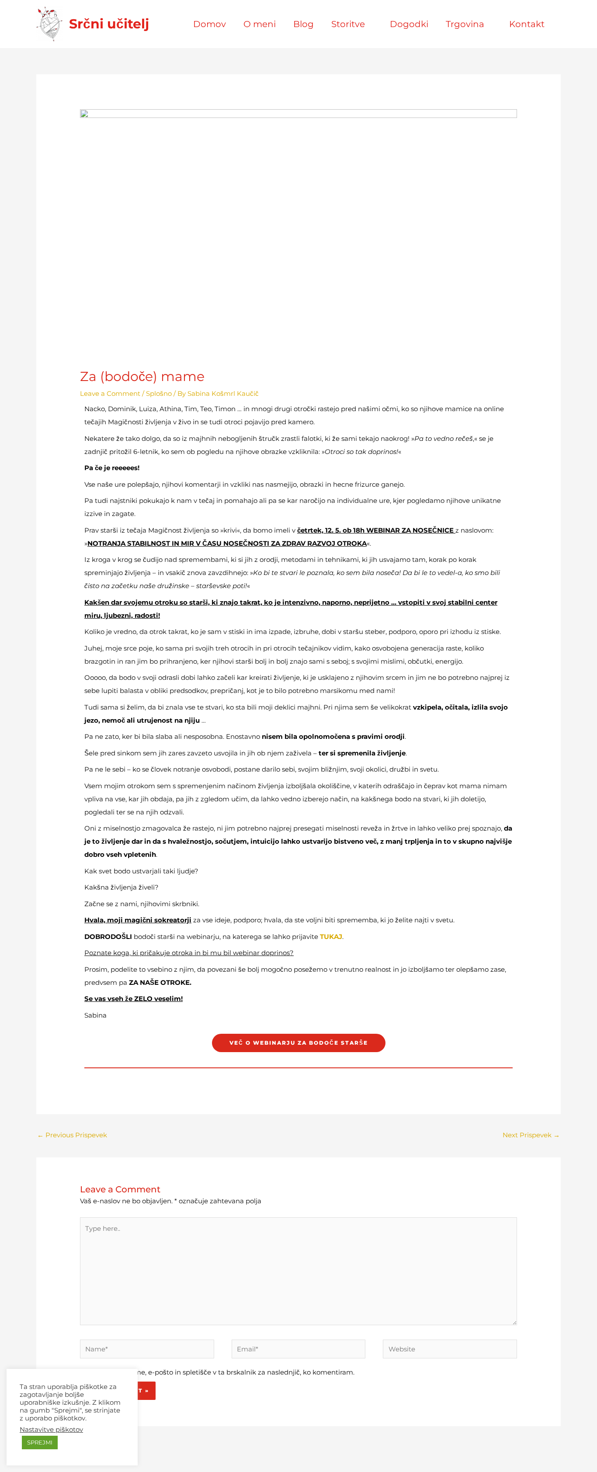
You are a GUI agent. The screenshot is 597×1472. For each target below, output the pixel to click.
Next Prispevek (531, 1135)
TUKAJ (331, 936)
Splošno (159, 393)
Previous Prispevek (72, 1135)
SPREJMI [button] (39, 1442)
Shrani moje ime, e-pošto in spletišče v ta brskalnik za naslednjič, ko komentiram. (223, 1372)
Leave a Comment (110, 393)
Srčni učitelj (109, 24)
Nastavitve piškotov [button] (51, 1430)
